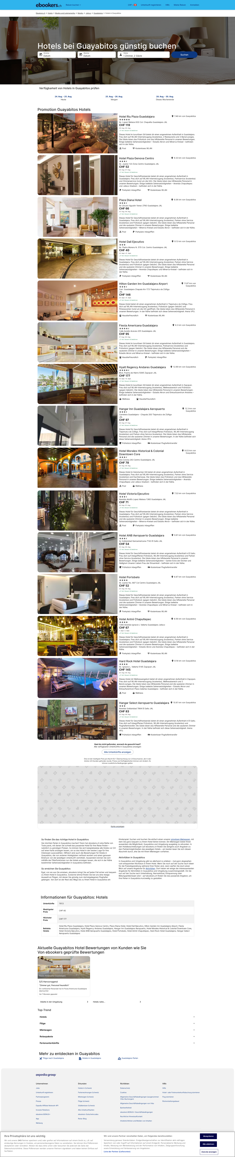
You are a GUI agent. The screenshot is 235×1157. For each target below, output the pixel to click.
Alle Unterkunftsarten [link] (86, 1110)
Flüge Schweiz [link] (83, 1101)
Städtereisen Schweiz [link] (86, 1106)
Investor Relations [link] (43, 1110)
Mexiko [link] (80, 13)
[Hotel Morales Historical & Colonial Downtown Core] (117, 468)
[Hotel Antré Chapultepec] (117, 636)
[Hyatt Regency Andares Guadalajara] (117, 384)
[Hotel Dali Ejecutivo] (117, 258)
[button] (117, 1017)
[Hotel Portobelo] (117, 594)
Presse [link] (38, 1101)
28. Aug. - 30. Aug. (165, 96)
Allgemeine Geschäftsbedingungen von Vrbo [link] (137, 1103)
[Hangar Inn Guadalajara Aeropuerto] (117, 426)
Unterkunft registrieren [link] (44, 1092)
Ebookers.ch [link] (40, 13)
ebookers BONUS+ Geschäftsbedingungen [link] (136, 1112)
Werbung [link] (39, 1123)
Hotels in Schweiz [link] (85, 1088)
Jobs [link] (38, 1088)
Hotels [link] (50, 13)
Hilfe (167, 5)
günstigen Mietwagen (180, 839)
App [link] (37, 1119)
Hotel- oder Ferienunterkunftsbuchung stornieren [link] (181, 1092)
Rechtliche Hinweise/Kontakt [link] (131, 1116)
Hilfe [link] (164, 1088)
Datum (47, 55)
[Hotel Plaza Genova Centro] (117, 175)
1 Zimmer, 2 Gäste (132, 55)
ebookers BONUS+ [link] (43, 1114)
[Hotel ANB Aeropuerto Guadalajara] (117, 552)
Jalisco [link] (88, 13)
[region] (117, 1144)
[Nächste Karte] (196, 98)
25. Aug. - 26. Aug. (114, 96)
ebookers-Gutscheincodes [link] (88, 1114)
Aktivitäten (150, 868)
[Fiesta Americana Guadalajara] (117, 342)
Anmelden (194, 5)
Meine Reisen (180, 5)
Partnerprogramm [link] (42, 1097)
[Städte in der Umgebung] (65, 1002)
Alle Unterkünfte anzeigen (117, 752)
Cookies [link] (123, 1092)
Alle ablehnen (208, 1144)
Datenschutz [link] (125, 1088)
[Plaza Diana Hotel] (117, 217)
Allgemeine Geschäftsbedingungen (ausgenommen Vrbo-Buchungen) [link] (139, 1098)
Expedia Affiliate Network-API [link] (47, 1106)
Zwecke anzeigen (209, 1152)
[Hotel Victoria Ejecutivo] (117, 510)
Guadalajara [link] (98, 13)
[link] (58, 1058)
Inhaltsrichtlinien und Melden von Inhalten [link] (136, 1121)
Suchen (184, 54)
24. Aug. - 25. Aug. (63, 96)
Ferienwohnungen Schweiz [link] (88, 1092)
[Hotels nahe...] (117, 1002)
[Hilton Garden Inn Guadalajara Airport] (117, 300)
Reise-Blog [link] (82, 1119)
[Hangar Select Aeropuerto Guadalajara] (117, 720)
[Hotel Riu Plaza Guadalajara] (117, 133)
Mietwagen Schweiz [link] (86, 1097)
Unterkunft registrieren (151, 5)
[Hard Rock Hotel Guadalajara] (117, 678)
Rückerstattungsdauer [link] (170, 1101)
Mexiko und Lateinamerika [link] (65, 13)
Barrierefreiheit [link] (126, 1108)
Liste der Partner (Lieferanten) (117, 1151)
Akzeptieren (208, 1136)
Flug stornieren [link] (168, 1097)
